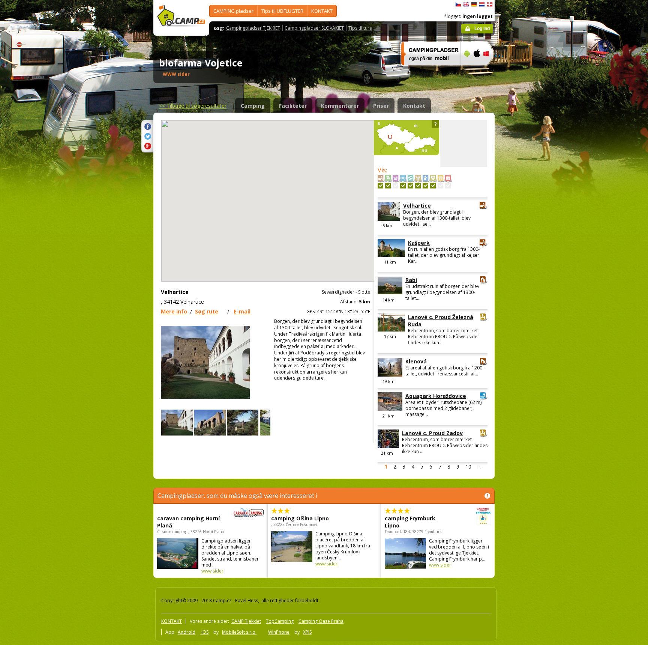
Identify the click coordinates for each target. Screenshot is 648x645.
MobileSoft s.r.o (239, 632)
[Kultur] (433, 185)
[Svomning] (403, 185)
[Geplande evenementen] (448, 185)
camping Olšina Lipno (300, 518)
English (466, 4)
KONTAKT (322, 11)
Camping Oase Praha (321, 621)
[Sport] (410, 185)
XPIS (307, 632)
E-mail (242, 311)
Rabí (411, 279)
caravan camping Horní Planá (188, 522)
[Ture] (425, 185)
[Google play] (465, 70)
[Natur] (388, 185)
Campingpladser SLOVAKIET (314, 28)
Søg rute (206, 311)
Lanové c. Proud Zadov (432, 433)
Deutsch (474, 4)
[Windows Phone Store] (491, 70)
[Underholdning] (418, 185)
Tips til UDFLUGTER (282, 11)
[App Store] (476, 70)
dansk (490, 4)
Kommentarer (340, 105)
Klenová (416, 361)
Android (186, 632)
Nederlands (482, 4)
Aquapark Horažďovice (435, 395)
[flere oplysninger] (427, 70)
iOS (204, 632)
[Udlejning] (440, 185)
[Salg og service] (395, 185)
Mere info (174, 311)
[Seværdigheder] (380, 185)
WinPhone (279, 632)
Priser (381, 105)
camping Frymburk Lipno (410, 522)
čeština (458, 4)
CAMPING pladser (233, 11)
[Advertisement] (526, 225)
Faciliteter (293, 105)
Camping (253, 105)
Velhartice (417, 205)
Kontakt (414, 105)
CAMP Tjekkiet (246, 621)
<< (192, 105)
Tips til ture (360, 28)
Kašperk (419, 242)
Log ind (482, 28)
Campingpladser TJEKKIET (253, 28)
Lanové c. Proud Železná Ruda (440, 320)
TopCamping (280, 621)
